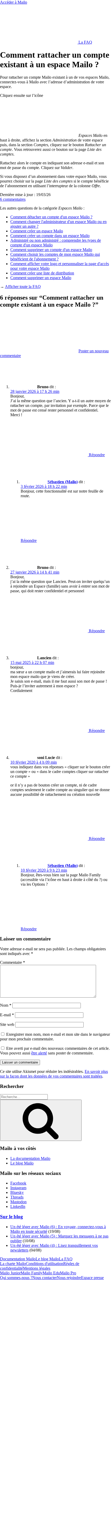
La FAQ (84, 42)
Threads (16, 1197)
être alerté (39, 1053)
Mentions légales (36, 1268)
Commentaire (12, 962)
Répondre (96, 455)
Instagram (18, 1188)
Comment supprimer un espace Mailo (40, 277)
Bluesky (17, 1192)
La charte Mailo (13, 1263)
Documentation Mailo (18, 1259)
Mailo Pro (68, 1273)
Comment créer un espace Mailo (36, 231)
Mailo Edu (51, 1273)
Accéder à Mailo (13, 2)
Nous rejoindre (69, 1277)
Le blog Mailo (22, 1163)
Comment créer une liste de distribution (42, 273)
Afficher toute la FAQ (23, 286)
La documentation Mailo (30, 1158)
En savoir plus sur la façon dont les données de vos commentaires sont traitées (54, 1073)
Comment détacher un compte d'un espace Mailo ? (51, 217)
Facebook (18, 1183)
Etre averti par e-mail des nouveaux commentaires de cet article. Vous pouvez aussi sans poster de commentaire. (55, 1050)
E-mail (7, 1015)
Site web (7, 1024)
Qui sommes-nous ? (16, 1277)
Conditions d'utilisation (44, 1263)
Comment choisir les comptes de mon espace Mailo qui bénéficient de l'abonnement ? (55, 256)
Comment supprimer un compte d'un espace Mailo (51, 249)
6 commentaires (13, 199)
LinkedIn (17, 1206)
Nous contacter (44, 1277)
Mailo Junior (10, 1273)
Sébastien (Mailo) (62, 482)
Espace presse (92, 1277)
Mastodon (18, 1202)
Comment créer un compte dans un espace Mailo (50, 235)
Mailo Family (32, 1273)
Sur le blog (11, 1216)
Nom (5, 1005)
